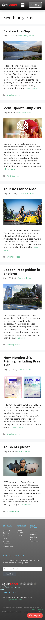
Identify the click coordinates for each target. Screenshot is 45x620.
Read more (31, 88)
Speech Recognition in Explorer (21, 272)
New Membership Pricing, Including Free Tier (21, 361)
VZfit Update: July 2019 (22, 108)
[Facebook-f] (21, 584)
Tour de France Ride (19, 189)
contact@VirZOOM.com (12, 600)
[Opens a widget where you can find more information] (35, 616)
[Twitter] (24, 584)
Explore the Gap (16, 31)
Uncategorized (13, 95)
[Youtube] (31, 584)
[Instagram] (28, 584)
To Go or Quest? (16, 447)
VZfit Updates (12, 176)
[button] (22, 5)
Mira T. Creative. (37, 610)
